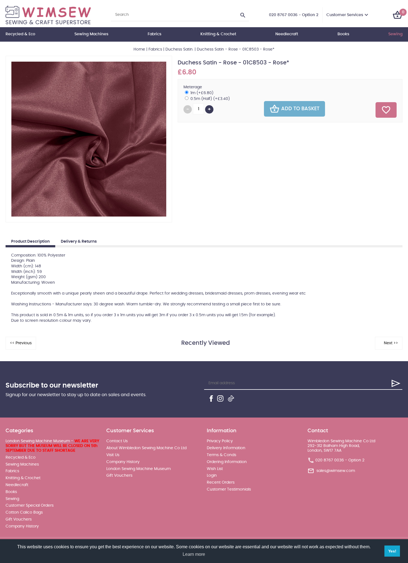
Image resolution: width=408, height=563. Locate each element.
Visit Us (112, 455)
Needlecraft (286, 34)
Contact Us (117, 441)
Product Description (30, 241)
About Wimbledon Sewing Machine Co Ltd (146, 448)
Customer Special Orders (30, 505)
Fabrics (154, 34)
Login (212, 475)
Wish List (215, 469)
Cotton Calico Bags (24, 512)
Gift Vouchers (19, 519)
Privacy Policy (220, 441)
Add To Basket (300, 108)
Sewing (395, 34)
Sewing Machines (91, 34)
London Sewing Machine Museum (138, 469)
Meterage (192, 87)
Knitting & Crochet (218, 34)
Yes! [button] (392, 551)
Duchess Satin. (179, 49)
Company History (22, 526)
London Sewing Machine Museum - (52, 446)
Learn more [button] (194, 554)
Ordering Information (227, 462)
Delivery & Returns (79, 241)
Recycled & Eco (20, 34)
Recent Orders (221, 482)
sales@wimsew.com (335, 471)
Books (343, 34)
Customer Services (344, 15)
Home (139, 49)
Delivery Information (226, 448)
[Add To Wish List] (386, 110)
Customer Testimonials (229, 489)
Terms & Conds (221, 455)
